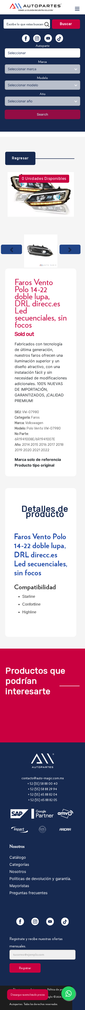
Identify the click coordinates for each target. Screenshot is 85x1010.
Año (43, 94)
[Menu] (77, 7)
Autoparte (43, 46)
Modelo (42, 78)
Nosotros (17, 871)
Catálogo (17, 857)
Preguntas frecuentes (28, 892)
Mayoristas (19, 885)
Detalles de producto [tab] (44, 510)
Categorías (19, 864)
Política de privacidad (59, 989)
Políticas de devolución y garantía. (40, 878)
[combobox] (27, 24)
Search (42, 114)
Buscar (66, 24)
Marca (42, 62)
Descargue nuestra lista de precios (28, 994)
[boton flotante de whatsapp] (68, 993)
